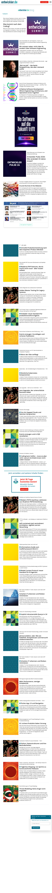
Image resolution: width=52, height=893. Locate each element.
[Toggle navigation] (9, 2)
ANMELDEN (24, 489)
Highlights (5, 13)
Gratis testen (44, 2)
